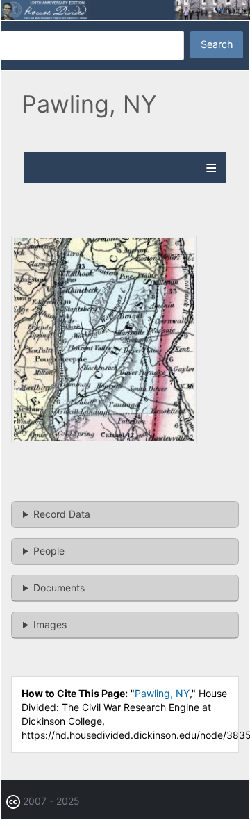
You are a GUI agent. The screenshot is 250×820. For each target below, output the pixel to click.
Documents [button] (59, 587)
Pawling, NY (162, 693)
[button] (104, 439)
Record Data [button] (61, 514)
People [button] (49, 551)
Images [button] (50, 624)
